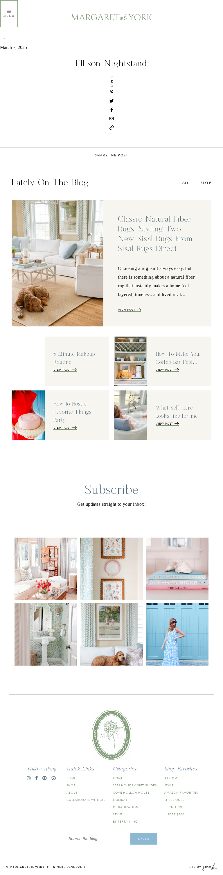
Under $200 (174, 814)
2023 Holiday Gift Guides (135, 785)
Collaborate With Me (85, 800)
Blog (70, 778)
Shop (70, 785)
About (72, 792)
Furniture (173, 807)
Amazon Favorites (181, 792)
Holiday (120, 800)
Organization (126, 807)
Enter (144, 838)
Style (206, 182)
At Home (171, 778)
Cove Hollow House (131, 792)
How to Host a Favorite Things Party (72, 412)
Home (118, 778)
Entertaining (125, 821)
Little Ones (174, 800)
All (185, 182)
